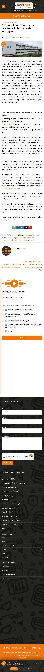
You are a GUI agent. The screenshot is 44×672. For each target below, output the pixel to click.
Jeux (3, 553)
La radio (5, 558)
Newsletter (6, 570)
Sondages (6, 566)
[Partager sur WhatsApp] (14, 227)
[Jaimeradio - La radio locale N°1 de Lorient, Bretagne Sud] (24, 5)
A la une (4, 22)
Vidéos (4, 529)
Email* (4, 427)
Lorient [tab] (13, 669)
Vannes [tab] (30, 669)
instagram (6, 495)
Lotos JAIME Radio (9, 545)
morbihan (13, 240)
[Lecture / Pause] (3, 663)
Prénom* (5, 418)
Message (5, 436)
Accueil (5, 541)
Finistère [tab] (22, 669)
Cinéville (7, 188)
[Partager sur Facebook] (18, 227)
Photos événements (10, 524)
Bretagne (14, 238)
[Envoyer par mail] (26, 227)
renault (31, 240)
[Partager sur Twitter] (22, 227)
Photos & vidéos (8, 520)
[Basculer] (41, 549)
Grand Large (7, 124)
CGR (18, 188)
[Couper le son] (36, 663)
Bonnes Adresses (9, 574)
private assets (22, 240)
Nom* (4, 409)
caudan (21, 238)
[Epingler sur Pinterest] (30, 227)
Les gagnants (7, 508)
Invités (4, 500)
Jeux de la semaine (10, 504)
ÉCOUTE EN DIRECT (22, 16)
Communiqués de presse (12, 483)
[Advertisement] (22, 366)
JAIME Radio (26, 37)
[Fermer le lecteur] (41, 663)
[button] (3, 6)
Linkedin (5, 512)
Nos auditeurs (7, 516)
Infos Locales (12, 22)
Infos (4, 549)
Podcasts (6, 578)
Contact (5, 582)
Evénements (7, 487)
